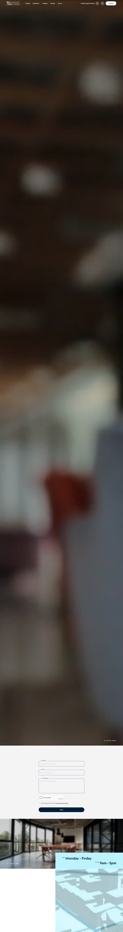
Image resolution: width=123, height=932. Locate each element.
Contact (111, 3)
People (28, 3)
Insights (45, 3)
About (60, 3)
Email (42, 769)
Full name (43, 760)
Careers (52, 3)
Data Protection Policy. (62, 803)
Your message (44, 778)
